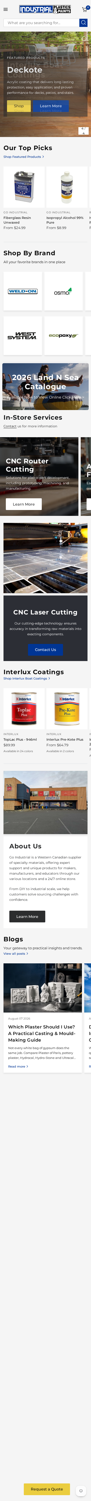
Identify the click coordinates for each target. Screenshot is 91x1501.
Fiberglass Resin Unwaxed (17, 220)
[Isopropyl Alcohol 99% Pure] (67, 187)
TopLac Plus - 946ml (20, 739)
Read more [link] (16, 1066)
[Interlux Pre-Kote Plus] (67, 708)
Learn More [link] (24, 504)
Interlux (11, 734)
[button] (27, 916)
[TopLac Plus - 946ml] (24, 708)
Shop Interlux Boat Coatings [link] (25, 678)
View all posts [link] (14, 953)
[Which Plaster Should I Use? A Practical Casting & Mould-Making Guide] (43, 988)
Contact (10, 426)
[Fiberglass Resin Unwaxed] (24, 187)
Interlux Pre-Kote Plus (64, 739)
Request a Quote (47, 1489)
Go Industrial (16, 212)
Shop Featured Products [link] (22, 156)
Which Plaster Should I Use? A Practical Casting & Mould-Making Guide (41, 1033)
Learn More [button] (51, 111)
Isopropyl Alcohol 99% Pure (65, 220)
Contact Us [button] (45, 650)
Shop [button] (19, 111)
